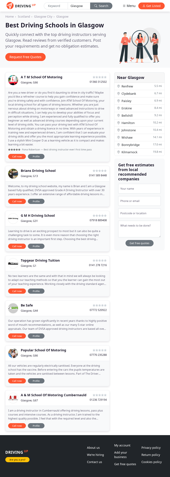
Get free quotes (139, 243)
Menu (130, 5)
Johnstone (141, 130)
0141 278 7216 (98, 265)
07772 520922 (98, 310)
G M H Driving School (38, 215)
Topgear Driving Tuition (40, 260)
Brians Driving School (38, 170)
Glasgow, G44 (29, 310)
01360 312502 (98, 82)
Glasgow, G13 (29, 176)
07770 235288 (98, 355)
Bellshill (141, 115)
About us (93, 448)
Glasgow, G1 (28, 266)
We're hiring (95, 455)
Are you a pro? (17, 459)
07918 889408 (98, 220)
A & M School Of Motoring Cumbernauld (53, 395)
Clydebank (141, 93)
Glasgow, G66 (29, 82)
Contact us (94, 462)
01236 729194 (98, 400)
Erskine (141, 108)
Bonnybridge (141, 145)
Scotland (24, 16)
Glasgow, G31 (29, 221)
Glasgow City (43, 16)
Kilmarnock (141, 152)
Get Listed (153, 6)
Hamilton (141, 123)
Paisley (141, 101)
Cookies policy (151, 462)
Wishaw (141, 137)
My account (122, 445)
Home (9, 16)
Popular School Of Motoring (43, 350)
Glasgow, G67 (29, 400)
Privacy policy (151, 448)
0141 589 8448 (98, 175)
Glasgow (62, 16)
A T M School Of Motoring (41, 77)
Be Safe (27, 305)
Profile (36, 156)
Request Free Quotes (25, 57)
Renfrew (141, 86)
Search (103, 6)
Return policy (150, 455)
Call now (17, 156)
